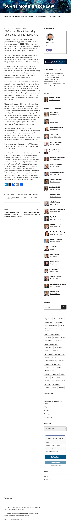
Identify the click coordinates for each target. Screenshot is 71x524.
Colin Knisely (55, 334)
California (62, 325)
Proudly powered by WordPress (13, 519)
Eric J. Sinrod (23, 28)
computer (48, 337)
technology (56, 384)
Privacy (46, 410)
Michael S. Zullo (49, 370)
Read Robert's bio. (55, 241)
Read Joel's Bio (54, 249)
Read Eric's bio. (50, 46)
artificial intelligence (51, 325)
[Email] (47, 50)
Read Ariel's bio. (54, 264)
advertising (11, 197)
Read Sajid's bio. (54, 256)
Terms (54, 465)
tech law (47, 384)
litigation (47, 367)
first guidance (14, 66)
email (46, 350)
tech (63, 380)
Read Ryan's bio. (54, 144)
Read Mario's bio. (55, 114)
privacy (47, 377)
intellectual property (51, 360)
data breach (53, 344)
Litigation (47, 407)
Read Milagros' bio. (55, 129)
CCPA (47, 334)
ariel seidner (58, 322)
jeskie (47, 364)
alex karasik (48, 322)
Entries (47, 479)
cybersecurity (59, 340)
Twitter (47, 387)
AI (54, 319)
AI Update (61, 319)
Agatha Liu (48, 319)
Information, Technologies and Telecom (22, 194)
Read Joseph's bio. (54, 152)
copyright (56, 337)
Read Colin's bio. (54, 204)
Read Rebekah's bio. (56, 234)
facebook (57, 354)
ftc (28, 197)
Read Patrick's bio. (55, 226)
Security (46, 414)
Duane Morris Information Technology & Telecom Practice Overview (25, 16)
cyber (63, 337)
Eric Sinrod (21, 197)
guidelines (34, 197)
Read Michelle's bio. (55, 159)
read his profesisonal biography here (19, 162)
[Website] (50, 50)
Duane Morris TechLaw (29, 6)
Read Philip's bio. (55, 294)
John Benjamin (55, 364)
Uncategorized (48, 417)
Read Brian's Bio (54, 167)
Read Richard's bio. (55, 197)
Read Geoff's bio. (55, 174)
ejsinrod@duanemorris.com (26, 166)
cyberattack (48, 340)
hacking (54, 357)
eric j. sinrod (54, 350)
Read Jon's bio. (54, 122)
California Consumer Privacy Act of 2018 (54, 329)
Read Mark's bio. (54, 279)
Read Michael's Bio (55, 137)
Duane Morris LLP (10, 155)
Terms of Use (8, 498)
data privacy (49, 347)
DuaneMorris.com (55, 16)
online (62, 374)
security (47, 380)
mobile (9, 198)
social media (56, 380)
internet (61, 360)
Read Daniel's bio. (55, 182)
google (47, 357)
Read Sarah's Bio (55, 211)
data (46, 344)
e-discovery (58, 347)
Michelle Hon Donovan (52, 374)
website (61, 387)
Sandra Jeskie (56, 377)
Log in (46, 476)
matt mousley (57, 367)
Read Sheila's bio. (55, 286)
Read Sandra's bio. (54, 100)
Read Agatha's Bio (55, 219)
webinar (54, 387)
